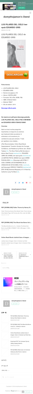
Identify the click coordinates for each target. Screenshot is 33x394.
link (7, 151)
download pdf (26, 155)
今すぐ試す (21, 7)
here (11, 160)
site (18, 172)
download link (17, 153)
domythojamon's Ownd (16, 16)
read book (26, 165)
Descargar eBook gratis (8, 108)
